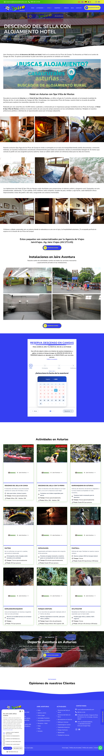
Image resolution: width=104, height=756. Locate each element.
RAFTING (8, 548)
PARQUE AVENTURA (45, 609)
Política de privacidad (8, 729)
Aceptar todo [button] (7, 748)
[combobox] (20, 711)
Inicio (32, 8)
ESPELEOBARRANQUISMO (14, 609)
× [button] (22, 711)
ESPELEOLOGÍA (43, 548)
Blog (72, 8)
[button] (17, 129)
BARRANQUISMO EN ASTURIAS (82, 485)
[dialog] (13, 731)
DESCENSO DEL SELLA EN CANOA (16, 485)
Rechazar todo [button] (18, 748)
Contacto (78, 8)
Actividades (39, 8)
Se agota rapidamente (28, 446)
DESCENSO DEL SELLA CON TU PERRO (51, 485)
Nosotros (57, 8)
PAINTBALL (75, 548)
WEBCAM (66, 8)
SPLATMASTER (77, 609)
